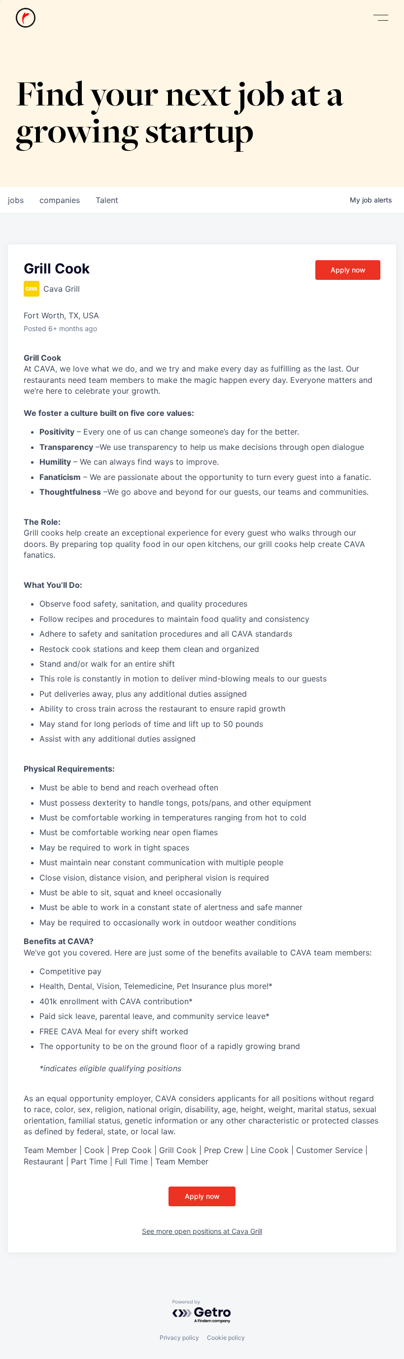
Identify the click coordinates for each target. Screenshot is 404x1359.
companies (59, 200)
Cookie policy (226, 1337)
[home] (25, 18)
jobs (16, 200)
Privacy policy (179, 1337)
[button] (380, 18)
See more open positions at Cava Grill (202, 1231)
